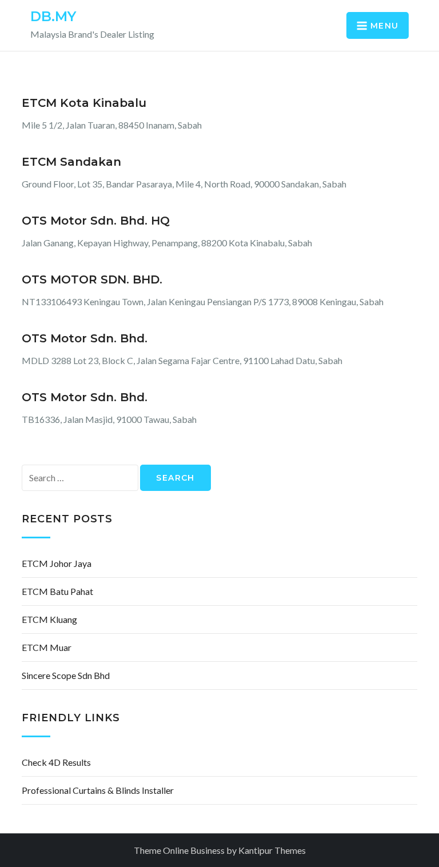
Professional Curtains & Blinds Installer (98, 790)
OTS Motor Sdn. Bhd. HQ (96, 220)
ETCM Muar (46, 647)
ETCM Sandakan (71, 162)
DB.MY (53, 16)
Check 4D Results (56, 762)
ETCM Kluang (49, 619)
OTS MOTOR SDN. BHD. (92, 279)
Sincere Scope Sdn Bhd (66, 675)
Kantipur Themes (272, 850)
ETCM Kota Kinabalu (84, 103)
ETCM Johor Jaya (56, 563)
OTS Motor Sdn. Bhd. (84, 338)
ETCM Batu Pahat (57, 591)
